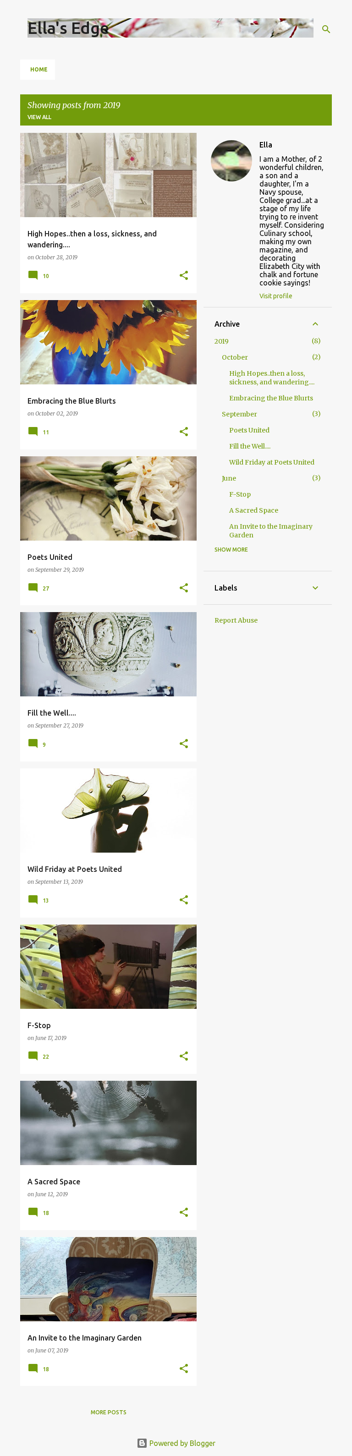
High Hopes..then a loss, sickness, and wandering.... (271, 377)
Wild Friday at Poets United (271, 462)
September (239, 414)
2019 (221, 341)
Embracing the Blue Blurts (271, 398)
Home (39, 69)
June (229, 478)
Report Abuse (236, 620)
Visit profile (275, 296)
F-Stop (240, 494)
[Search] (326, 29)
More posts (108, 1412)
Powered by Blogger (181, 1443)
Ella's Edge (68, 27)
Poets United (249, 430)
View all (39, 117)
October (235, 357)
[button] (183, 276)
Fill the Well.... (249, 446)
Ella (265, 145)
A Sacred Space (253, 510)
